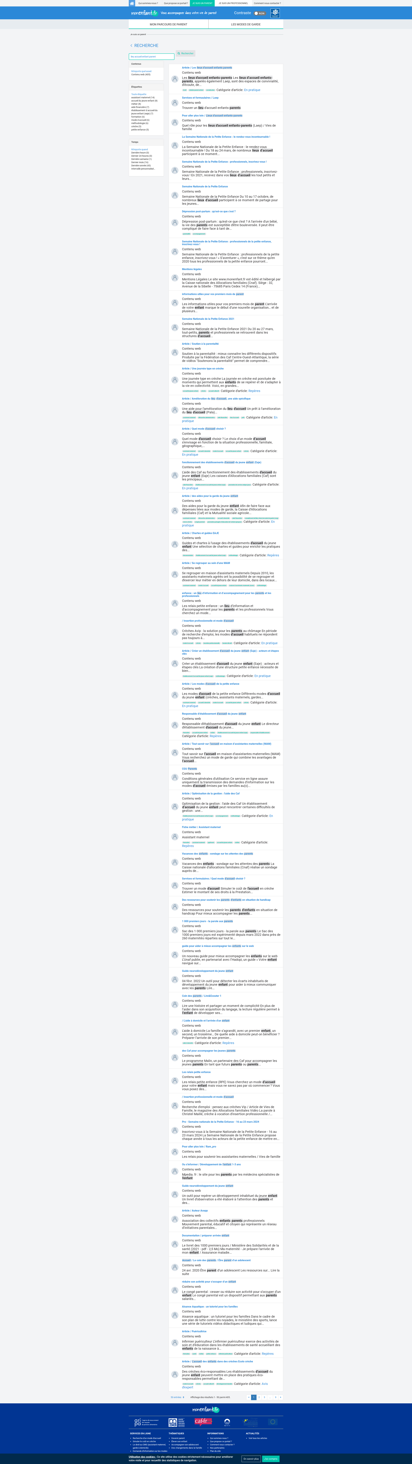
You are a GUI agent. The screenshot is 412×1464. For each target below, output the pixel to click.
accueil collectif (214, 391)
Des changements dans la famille (186, 1448)
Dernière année (141, 165)
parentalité (186, 234)
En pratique (252, 90)
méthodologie (139, 123)
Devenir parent (178, 1438)
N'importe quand (139, 149)
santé (194, 1354)
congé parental (200, 522)
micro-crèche (187, 522)
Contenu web (140, 74)
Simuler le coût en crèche (144, 1441)
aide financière (140, 107)
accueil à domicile (204, 451)
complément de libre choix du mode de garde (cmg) (261, 518)
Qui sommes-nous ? (148, 3)
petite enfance (140, 129)
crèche (136, 126)
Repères (254, 391)
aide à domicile (188, 1043)
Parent (208, 3)
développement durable (224, 1384)
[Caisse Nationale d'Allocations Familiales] (275, 13)
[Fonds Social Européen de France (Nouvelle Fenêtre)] (250, 1422)
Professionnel (239, 3)
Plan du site (215, 1451)
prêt (243, 417)
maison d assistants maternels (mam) (241, 585)
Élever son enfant (179, 1441)
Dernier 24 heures (141, 156)
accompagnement (199, 234)
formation (138, 116)
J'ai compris (270, 1458)
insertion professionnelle (212, 643)
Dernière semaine (141, 159)
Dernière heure (140, 152)
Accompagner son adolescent (185, 1444)
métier (136, 104)
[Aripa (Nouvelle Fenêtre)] (146, 1422)
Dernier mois (139, 162)
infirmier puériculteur (225, 1354)
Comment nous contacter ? (267, 3)
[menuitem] (169, 24)
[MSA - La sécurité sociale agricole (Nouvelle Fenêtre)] (177, 1422)
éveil (184, 90)
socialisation (210, 90)
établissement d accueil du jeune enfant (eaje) (210, 485)
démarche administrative (206, 417)
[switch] (259, 13)
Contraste (242, 13)
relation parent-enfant (196, 90)
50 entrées (176, 1397)
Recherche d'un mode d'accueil (147, 1438)
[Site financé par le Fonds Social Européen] (273, 1422)
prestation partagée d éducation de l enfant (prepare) (225, 522)
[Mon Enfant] (206, 1409)
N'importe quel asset (141, 71)
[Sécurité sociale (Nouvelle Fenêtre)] (227, 1422)
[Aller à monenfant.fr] (132, 3)
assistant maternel (143, 97)
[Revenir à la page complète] (131, 45)
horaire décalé (227, 643)
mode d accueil (140, 120)
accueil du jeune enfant (144, 100)
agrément (211, 842)
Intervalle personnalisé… (143, 168)
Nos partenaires (217, 1448)
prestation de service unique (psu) (240, 485)
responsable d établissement (260, 732)
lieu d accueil (234, 417)
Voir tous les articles (258, 1438)
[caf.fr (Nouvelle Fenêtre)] (203, 1422)
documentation (188, 555)
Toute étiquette (138, 94)
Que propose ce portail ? (176, 3)
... (270, 1397)
